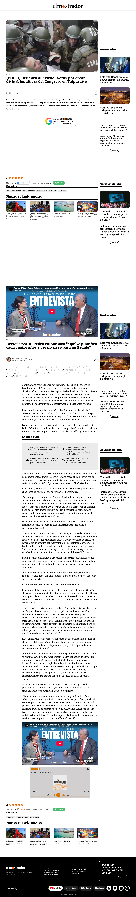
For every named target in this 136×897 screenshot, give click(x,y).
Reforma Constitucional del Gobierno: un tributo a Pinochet (114, 79)
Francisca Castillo (22, 358)
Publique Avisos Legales (78, 871)
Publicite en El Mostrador (79, 869)
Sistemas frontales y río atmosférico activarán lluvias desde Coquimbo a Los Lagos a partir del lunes (114, 231)
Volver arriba (10, 888)
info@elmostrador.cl (21, 875)
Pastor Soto (52, 191)
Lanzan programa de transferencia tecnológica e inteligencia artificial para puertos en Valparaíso (87, 215)
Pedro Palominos (22, 817)
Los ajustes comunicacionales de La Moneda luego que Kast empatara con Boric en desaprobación (44, 450)
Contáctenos (75, 873)
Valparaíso (62, 191)
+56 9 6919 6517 (10, 875)
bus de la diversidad (14, 191)
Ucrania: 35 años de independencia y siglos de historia (113, 110)
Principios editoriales (50, 872)
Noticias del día (111, 184)
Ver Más (114, 150)
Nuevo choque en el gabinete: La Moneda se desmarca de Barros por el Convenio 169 (114, 127)
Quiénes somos (49, 868)
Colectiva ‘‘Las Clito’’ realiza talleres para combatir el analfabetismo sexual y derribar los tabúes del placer (16, 216)
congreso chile (42, 191)
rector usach (34, 817)
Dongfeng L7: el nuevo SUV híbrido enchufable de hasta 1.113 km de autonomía (78, 460)
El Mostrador (13, 93)
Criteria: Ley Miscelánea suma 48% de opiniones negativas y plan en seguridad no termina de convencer (112, 140)
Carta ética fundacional (51, 870)
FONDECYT (10, 817)
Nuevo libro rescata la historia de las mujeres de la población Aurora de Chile (113, 215)
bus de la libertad (29, 191)
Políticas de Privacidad (51, 874)
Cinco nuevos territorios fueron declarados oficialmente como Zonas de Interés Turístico (63, 215)
